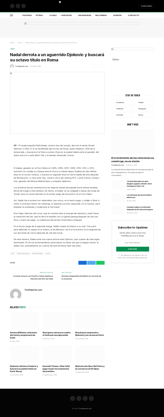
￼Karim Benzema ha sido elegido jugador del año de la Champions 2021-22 (139, 183)
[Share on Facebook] (92, 66)
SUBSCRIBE (146, 6)
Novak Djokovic (23, 253)
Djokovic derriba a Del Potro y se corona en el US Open (89, 367)
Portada (27, 15)
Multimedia (101, 15)
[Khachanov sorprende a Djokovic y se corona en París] (90, 320)
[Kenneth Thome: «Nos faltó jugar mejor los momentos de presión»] (57, 354)
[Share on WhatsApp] (102, 66)
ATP (12, 253)
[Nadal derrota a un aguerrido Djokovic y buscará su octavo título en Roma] (57, 103)
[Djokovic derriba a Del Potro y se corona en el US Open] (90, 354)
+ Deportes (66, 15)
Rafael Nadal (38, 253)
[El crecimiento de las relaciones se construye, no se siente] (132, 142)
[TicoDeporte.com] (82, 6)
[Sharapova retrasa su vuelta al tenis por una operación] (57, 320)
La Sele (53, 15)
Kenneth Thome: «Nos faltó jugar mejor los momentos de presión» (56, 369)
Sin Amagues (84, 15)
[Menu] (11, 15)
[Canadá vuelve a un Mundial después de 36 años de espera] (118, 210)
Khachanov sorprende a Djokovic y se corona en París (89, 334)
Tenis (12, 49)
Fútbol (39, 15)
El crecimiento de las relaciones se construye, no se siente (132, 160)
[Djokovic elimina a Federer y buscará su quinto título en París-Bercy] (24, 354)
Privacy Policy (134, 258)
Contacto (133, 15)
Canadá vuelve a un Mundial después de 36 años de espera (140, 208)
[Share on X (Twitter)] (97, 66)
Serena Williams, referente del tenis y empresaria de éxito (23, 335)
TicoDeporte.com (21, 66)
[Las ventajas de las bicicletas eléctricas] (118, 198)
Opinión (117, 15)
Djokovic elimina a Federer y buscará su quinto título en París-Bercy (24, 369)
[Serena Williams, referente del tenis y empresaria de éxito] (24, 320)
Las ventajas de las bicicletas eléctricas (139, 196)
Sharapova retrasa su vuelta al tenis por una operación (56, 334)
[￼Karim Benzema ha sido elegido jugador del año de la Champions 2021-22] (118, 184)
